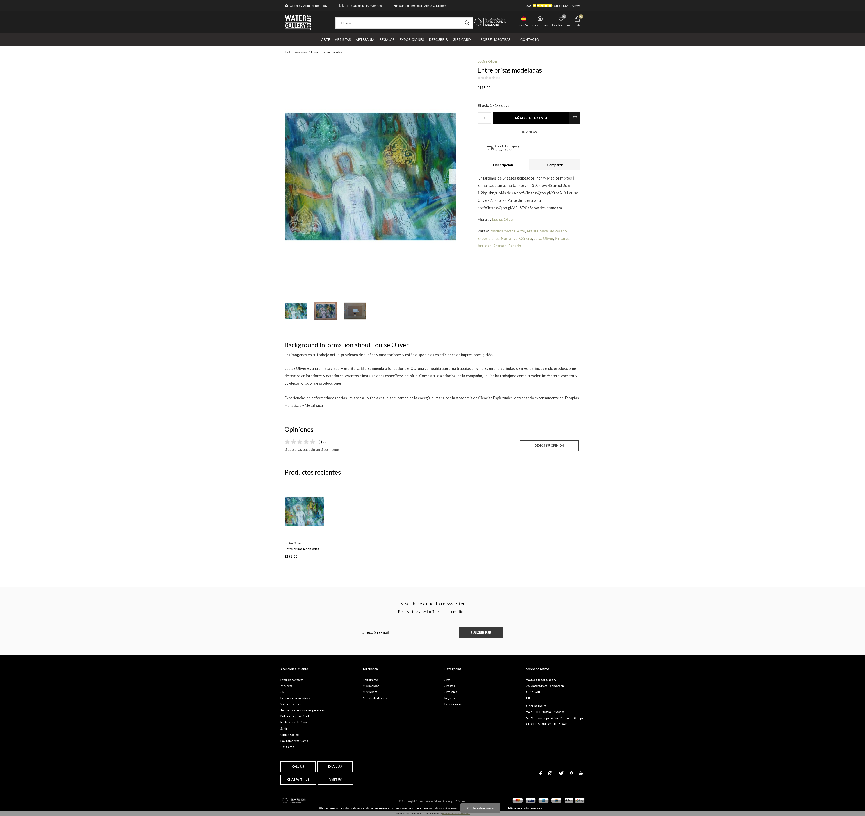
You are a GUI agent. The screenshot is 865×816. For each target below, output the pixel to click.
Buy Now (529, 132)
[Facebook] (540, 773)
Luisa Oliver (543, 238)
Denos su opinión (549, 445)
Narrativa (509, 238)
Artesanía (365, 39)
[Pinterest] (571, 773)
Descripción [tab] (503, 165)
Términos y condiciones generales (302, 710)
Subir (283, 728)
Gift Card (462, 39)
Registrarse (370, 680)
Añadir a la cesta (531, 118)
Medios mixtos (502, 231)
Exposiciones (411, 39)
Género (525, 238)
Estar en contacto (291, 680)
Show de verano (553, 231)
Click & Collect (289, 734)
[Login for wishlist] (574, 118)
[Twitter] (561, 773)
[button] (296, 311)
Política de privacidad (294, 716)
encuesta (286, 686)
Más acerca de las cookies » (525, 808)
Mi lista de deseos (375, 698)
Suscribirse (481, 632)
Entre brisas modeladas (302, 549)
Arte (325, 39)
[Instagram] (550, 773)
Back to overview (296, 52)
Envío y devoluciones (294, 722)
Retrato (500, 245)
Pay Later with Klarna (294, 741)
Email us (335, 766)
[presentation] (452, 176)
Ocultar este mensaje (480, 808)
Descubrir (438, 39)
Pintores (562, 238)
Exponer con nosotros (295, 698)
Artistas (343, 39)
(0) (498, 78)
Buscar (467, 23)
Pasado (514, 245)
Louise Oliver (488, 61)
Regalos (386, 39)
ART (283, 692)
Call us (298, 766)
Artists (532, 231)
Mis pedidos (371, 686)
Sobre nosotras (495, 39)
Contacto (529, 39)
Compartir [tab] (555, 165)
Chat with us (298, 779)
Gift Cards (287, 747)
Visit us (335, 779)
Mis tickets (370, 692)
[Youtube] (581, 773)
